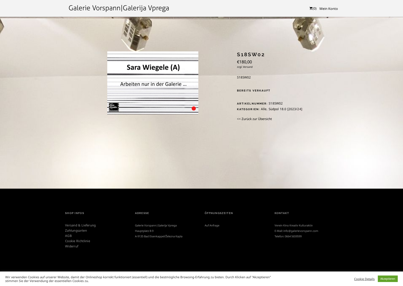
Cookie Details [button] (364, 279)
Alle (264, 109)
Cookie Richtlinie (77, 241)
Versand (248, 67)
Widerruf (71, 246)
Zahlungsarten (76, 230)
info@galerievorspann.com (300, 231)
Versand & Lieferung (80, 225)
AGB (68, 236)
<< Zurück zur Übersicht (254, 119)
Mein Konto (328, 8)
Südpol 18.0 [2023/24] (285, 109)
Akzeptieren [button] (387, 279)
